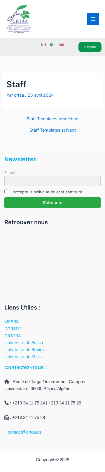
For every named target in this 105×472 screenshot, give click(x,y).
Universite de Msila (23, 356)
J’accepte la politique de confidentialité (46, 192)
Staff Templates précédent (53, 119)
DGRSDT (12, 328)
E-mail (9, 172)
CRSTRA (12, 335)
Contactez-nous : (25, 367)
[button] (91, 47)
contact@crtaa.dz (25, 432)
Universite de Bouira (24, 349)
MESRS (11, 321)
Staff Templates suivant (52, 130)
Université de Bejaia (23, 342)
